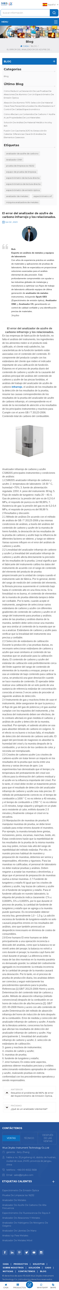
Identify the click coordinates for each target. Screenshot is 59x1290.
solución (34, 1267)
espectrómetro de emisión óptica (23, 190)
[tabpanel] (29, 1162)
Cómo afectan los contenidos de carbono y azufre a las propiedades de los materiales (29, 116)
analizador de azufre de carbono (22, 153)
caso (48, 1267)
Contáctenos (26, 1271)
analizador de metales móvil (17, 1240)
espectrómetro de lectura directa (22, 178)
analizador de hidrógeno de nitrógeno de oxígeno (25, 1224)
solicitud (39, 1264)
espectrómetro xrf (43, 196)
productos (21, 1264)
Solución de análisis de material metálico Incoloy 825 (28, 124)
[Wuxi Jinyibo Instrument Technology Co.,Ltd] (7, 4)
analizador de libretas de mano (19, 1230)
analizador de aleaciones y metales (21, 1218)
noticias (8, 1271)
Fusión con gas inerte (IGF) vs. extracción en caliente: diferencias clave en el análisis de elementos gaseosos (25, 134)
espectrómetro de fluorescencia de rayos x (26, 1213)
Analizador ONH (14, 159)
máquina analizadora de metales (22, 202)
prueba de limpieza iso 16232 (20, 166)
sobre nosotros (13, 1267)
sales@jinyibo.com (23, 1175)
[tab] (11, 1138)
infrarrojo (17, 387)
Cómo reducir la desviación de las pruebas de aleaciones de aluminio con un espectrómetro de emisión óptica (29, 94)
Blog (6, 76)
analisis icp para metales (15, 1235)
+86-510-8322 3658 (27, 1169)
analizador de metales (17, 196)
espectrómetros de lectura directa (23, 184)
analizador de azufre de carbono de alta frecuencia (24, 1206)
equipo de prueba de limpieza (21, 172)
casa (26, 46)
